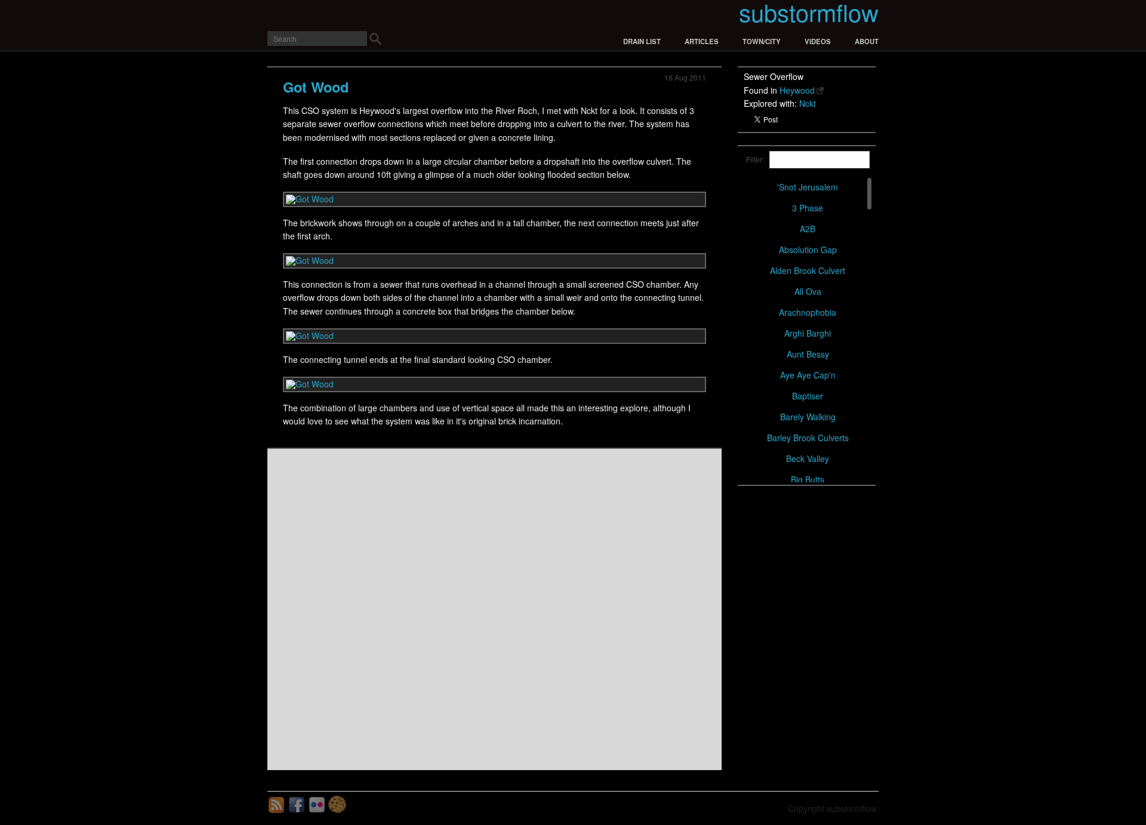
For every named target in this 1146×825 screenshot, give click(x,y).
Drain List (642, 41)
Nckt (807, 103)
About (867, 41)
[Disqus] (495, 609)
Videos (818, 41)
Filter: (750, 159)
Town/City (762, 41)
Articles (702, 41)
